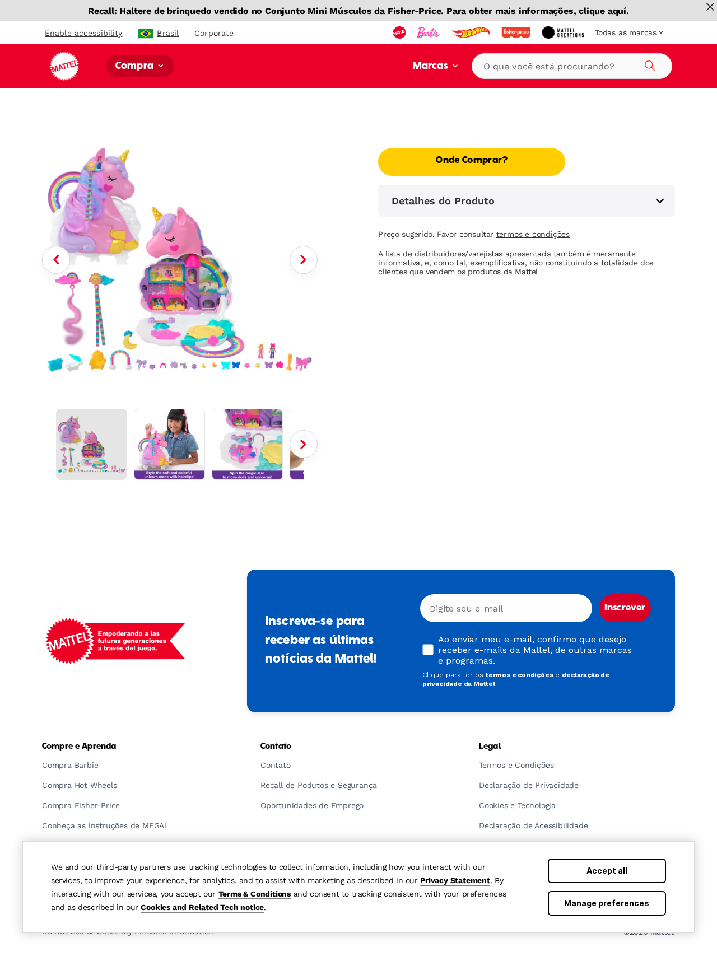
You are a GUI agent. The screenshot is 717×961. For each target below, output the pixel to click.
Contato (275, 746)
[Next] (304, 260)
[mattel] (400, 32)
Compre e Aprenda (79, 746)
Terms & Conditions (254, 893)
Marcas (431, 66)
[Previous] (56, 260)
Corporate (214, 33)
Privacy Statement (455, 880)
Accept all (606, 870)
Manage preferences (606, 903)
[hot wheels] (471, 32)
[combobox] (572, 66)
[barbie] (429, 32)
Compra (135, 66)
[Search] (648, 64)
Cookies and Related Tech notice (202, 907)
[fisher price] (517, 32)
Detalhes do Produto (443, 201)
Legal (490, 746)
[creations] (563, 32)
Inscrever (624, 608)
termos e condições (533, 234)
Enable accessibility (83, 33)
